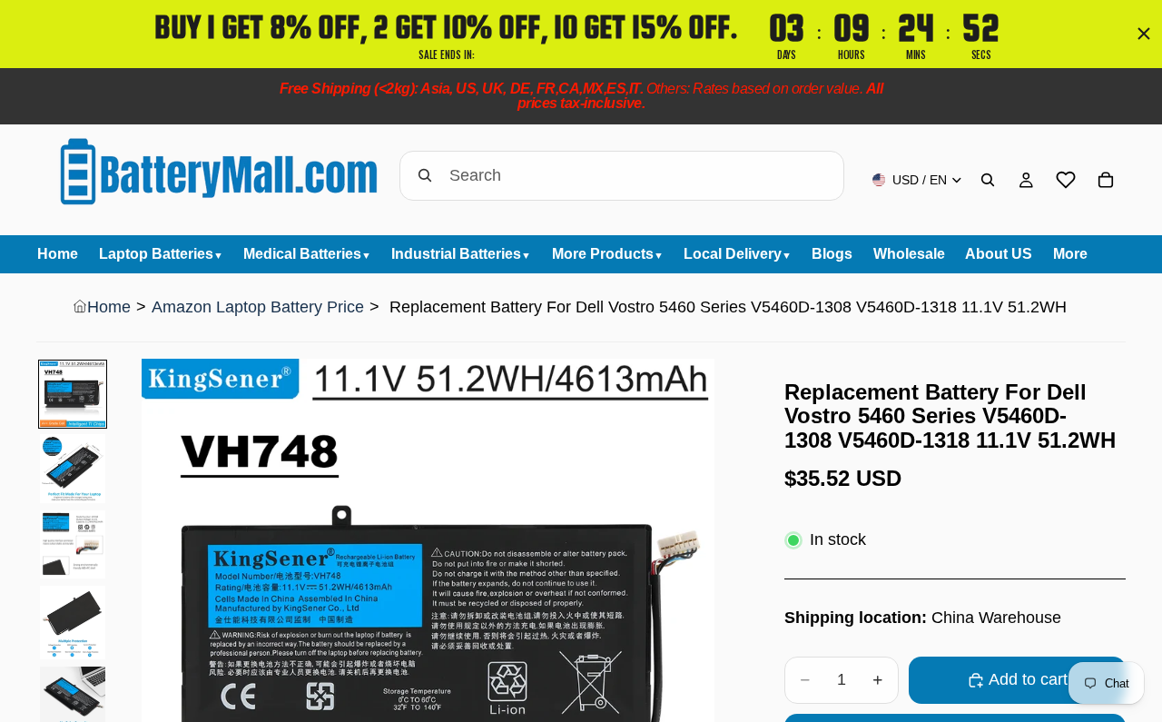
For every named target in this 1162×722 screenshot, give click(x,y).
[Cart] (1106, 180)
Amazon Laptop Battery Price (258, 307)
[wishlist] (1066, 180)
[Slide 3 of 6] (72, 544)
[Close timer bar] (1144, 33)
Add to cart (1028, 679)
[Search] (988, 180)
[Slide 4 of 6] (72, 622)
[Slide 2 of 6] (72, 468)
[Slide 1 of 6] (72, 394)
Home (109, 307)
